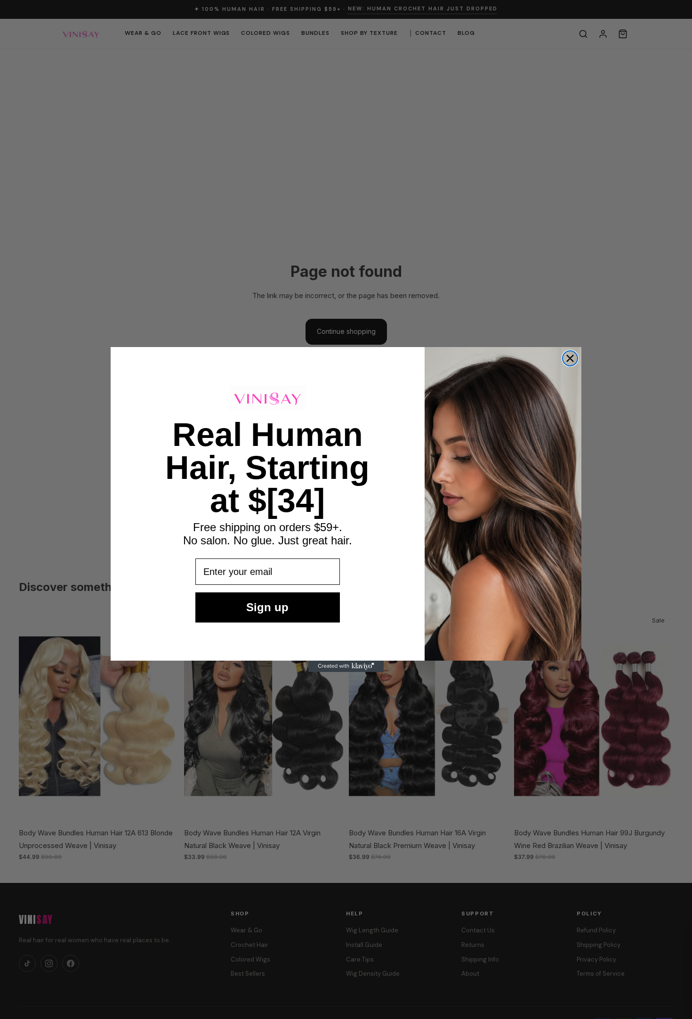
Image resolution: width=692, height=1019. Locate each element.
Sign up (267, 607)
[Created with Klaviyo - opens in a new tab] (346, 666)
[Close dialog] (570, 358)
